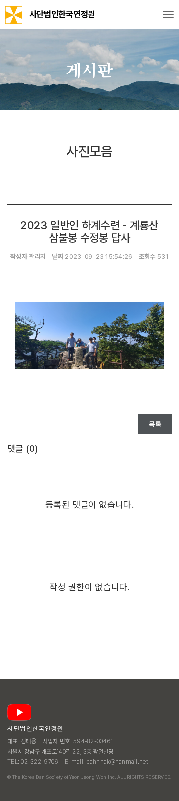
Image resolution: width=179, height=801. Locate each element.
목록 (155, 424)
